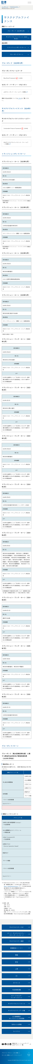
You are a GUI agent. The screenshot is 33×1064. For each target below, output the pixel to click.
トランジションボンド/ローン (16, 47)
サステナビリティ (14, 7)
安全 (16, 962)
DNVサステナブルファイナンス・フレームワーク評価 (16, 143)
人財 (16, 969)
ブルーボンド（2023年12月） (16, 31)
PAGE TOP (28, 1055)
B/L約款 (16, 1052)
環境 (16, 955)
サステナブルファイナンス (16, 1004)
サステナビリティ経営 (17, 941)
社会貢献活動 (16, 990)
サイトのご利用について (7, 1055)
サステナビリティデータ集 (16, 1010)
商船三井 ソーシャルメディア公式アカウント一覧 (20, 1044)
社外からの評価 (16, 1024)
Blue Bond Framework (13, 78)
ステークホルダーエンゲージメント (16, 997)
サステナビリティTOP (16, 927)
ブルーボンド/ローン (16, 54)
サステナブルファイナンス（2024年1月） (16, 38)
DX (16, 976)
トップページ (5, 7)
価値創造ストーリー (16, 948)
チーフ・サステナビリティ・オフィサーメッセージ (16, 934)
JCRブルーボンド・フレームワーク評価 (15, 92)
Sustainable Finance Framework (16, 128)
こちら (19, 98)
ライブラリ (16, 1031)
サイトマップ (18, 1055)
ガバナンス (16, 983)
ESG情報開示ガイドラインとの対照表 (16, 1017)
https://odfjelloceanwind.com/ (11, 886)
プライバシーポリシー (7, 1052)
